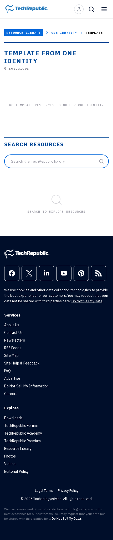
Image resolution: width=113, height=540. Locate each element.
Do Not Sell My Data (86, 301)
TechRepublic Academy (23, 433)
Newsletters (14, 340)
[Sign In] (79, 9)
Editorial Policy (16, 471)
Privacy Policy (68, 490)
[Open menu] (104, 9)
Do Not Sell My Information (26, 386)
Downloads (13, 418)
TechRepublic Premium (22, 441)
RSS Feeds (12, 348)
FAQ (7, 370)
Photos (10, 456)
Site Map (11, 355)
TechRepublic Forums (21, 425)
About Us (11, 325)
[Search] (91, 9)
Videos (10, 463)
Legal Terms (44, 490)
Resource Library (23, 33)
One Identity (64, 33)
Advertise (12, 378)
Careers (10, 393)
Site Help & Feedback (21, 363)
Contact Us (13, 332)
